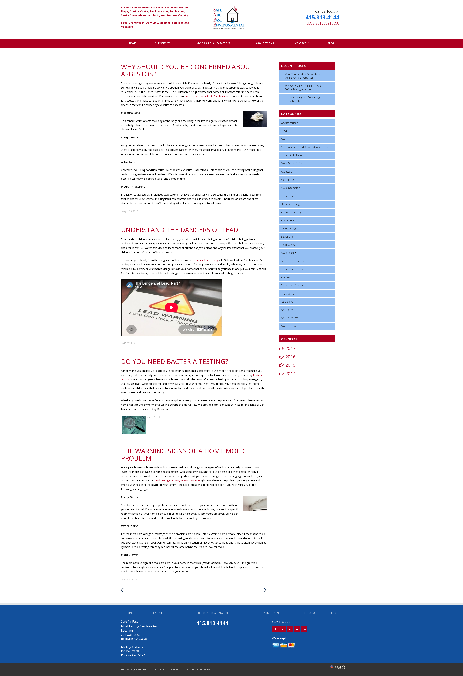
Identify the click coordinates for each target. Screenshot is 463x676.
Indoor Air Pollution (292, 155)
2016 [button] (290, 357)
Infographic (287, 293)
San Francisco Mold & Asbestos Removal (305, 147)
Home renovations (292, 269)
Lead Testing (288, 228)
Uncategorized (289, 123)
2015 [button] (290, 365)
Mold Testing (288, 253)
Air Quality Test (289, 318)
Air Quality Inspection (293, 261)
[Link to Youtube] (297, 629)
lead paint (287, 301)
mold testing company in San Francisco (177, 480)
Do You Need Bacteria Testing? (174, 361)
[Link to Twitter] (282, 629)
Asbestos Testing (291, 212)
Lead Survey (288, 244)
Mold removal (289, 326)
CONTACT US (302, 43)
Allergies (285, 277)
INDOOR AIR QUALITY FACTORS (213, 43)
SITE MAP (176, 669)
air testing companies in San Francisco (208, 96)
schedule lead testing (206, 260)
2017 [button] (290, 348)
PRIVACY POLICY (161, 669)
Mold (284, 139)
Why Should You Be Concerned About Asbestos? (187, 70)
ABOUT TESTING (265, 43)
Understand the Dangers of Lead (179, 229)
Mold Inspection (290, 188)
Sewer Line (287, 236)
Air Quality (287, 310)
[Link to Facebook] (275, 629)
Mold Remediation (292, 163)
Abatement (287, 220)
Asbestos (286, 171)
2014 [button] (290, 373)
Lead (284, 131)
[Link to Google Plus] (304, 629)
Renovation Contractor (294, 285)
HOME (132, 43)
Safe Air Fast (288, 179)
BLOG (331, 43)
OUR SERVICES (162, 43)
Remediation (288, 196)
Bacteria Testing (290, 204)
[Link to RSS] (290, 629)
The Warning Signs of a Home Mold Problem (183, 455)
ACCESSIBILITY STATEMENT (197, 669)
